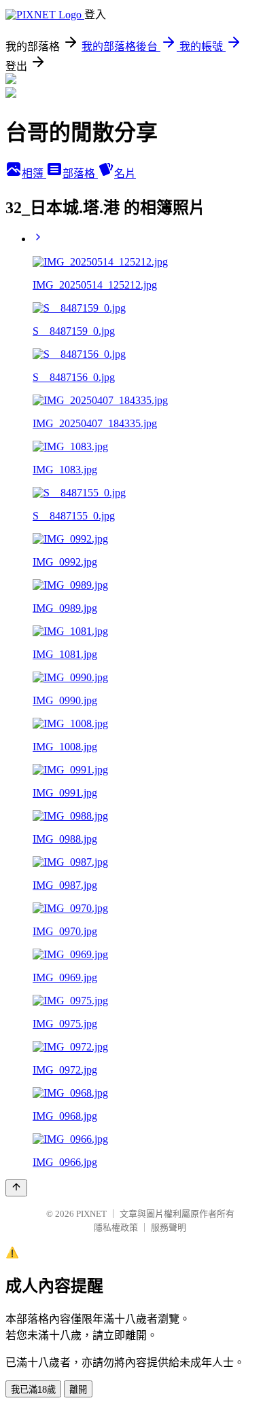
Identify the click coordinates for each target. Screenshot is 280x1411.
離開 (78, 1390)
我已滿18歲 (33, 1390)
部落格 (80, 173)
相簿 (34, 173)
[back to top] (16, 1187)
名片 (125, 173)
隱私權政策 (116, 1227)
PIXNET (91, 1214)
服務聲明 (168, 1227)
